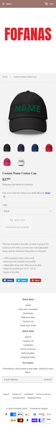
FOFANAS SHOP (20, 408)
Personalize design (17, 227)
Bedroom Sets (28, 317)
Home (5, 77)
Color (4, 205)
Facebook (28, 345)
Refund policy (28, 353)
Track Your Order (28, 325)
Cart (51, 4)
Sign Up (48, 379)
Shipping (6, 184)
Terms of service (28, 349)
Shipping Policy (28, 357)
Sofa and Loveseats (28, 309)
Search (28, 337)
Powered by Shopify (39, 408)
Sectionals (28, 313)
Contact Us (28, 321)
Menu (9, 4)
